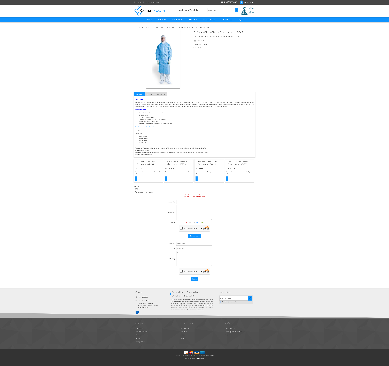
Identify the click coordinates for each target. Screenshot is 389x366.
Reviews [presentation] (149, 94)
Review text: (171, 212)
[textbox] (221, 10)
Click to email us (144, 300)
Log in (147, 2)
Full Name (172, 244)
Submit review (194, 236)
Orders (183, 335)
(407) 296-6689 (144, 297)
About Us (139, 335)
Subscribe (224, 302)
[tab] (139, 94)
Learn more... (200, 310)
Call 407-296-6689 (188, 10)
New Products (230, 328)
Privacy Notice (140, 342)
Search (236, 10)
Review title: (171, 202)
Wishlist (183, 338)
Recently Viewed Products (233, 332)
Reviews (136, 188)
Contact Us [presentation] (161, 94)
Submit (194, 279)
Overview (136, 186)
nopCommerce (210, 355)
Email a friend (200, 40)
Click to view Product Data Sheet (145, 127)
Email (173, 248)
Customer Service (141, 332)
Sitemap (138, 338)
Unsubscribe (233, 302)
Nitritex (206, 44)
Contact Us (137, 190)
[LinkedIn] (137, 312)
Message (172, 259)
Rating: (173, 222)
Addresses (184, 332)
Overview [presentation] (139, 94)
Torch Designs (200, 358)
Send (250, 298)
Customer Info (185, 328)
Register (138, 2)
